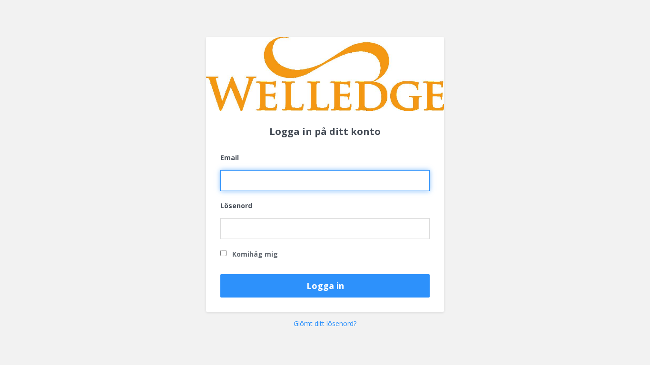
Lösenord (236, 205)
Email (229, 157)
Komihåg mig (254, 254)
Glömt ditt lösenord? (325, 323)
